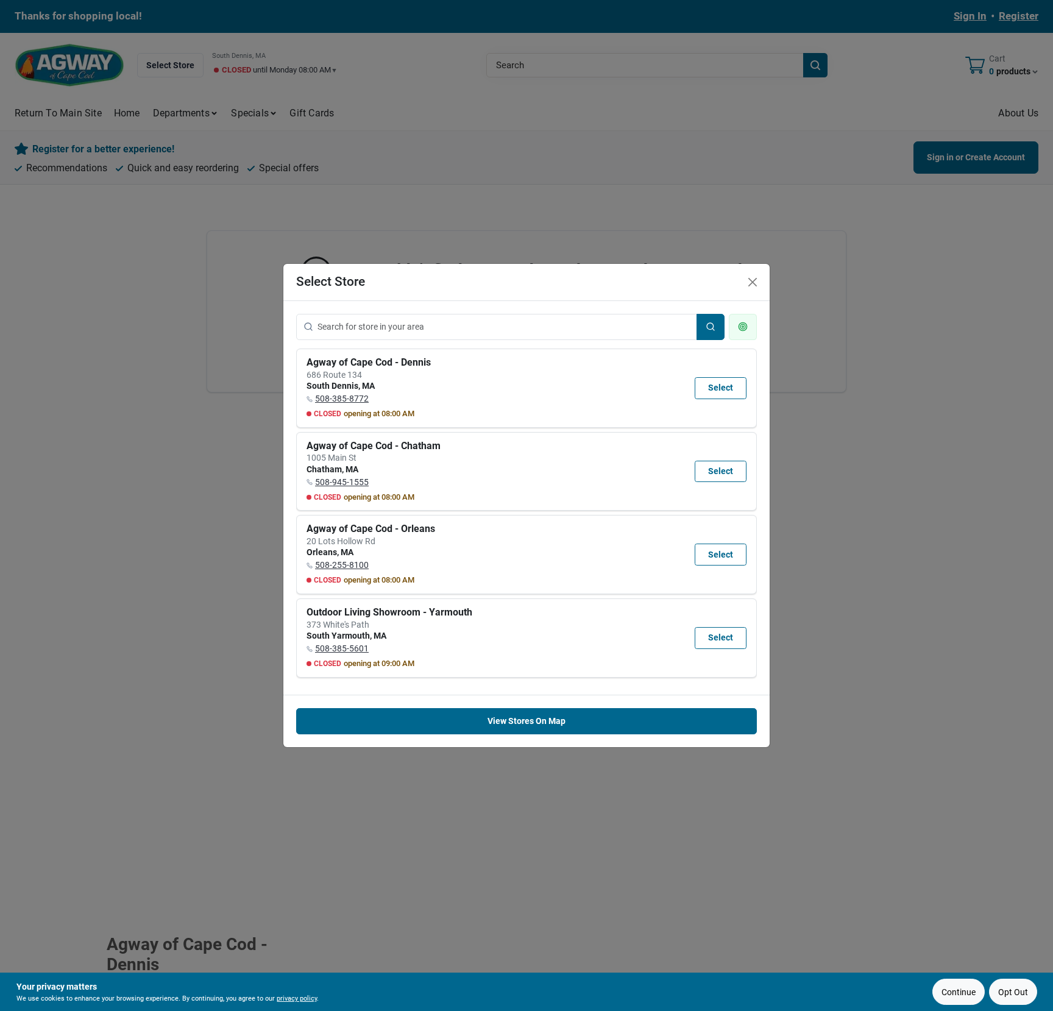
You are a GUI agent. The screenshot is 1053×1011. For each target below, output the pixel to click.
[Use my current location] (743, 327)
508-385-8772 (342, 398)
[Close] (752, 282)
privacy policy (297, 998)
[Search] (711, 327)
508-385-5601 (342, 648)
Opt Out (1013, 992)
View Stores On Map (527, 721)
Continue (958, 992)
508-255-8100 (342, 565)
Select (720, 387)
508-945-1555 (342, 482)
